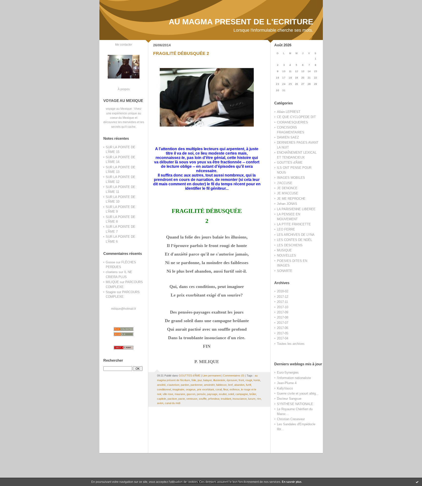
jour (200, 380)
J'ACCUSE (284, 183)
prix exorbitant (205, 389)
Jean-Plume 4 (286, 383)
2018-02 (282, 291)
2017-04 (282, 338)
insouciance (239, 398)
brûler (252, 394)
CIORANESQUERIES (292, 122)
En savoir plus (292, 482)
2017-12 (282, 296)
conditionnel (164, 389)
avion (160, 403)
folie (193, 380)
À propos (124, 89)
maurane (180, 394)
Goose (110, 262)
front (241, 380)
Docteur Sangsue (289, 398)
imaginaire (178, 389)
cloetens (112, 272)
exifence (235, 389)
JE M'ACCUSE (287, 193)
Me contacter (123, 44)
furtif (248, 384)
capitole (161, 398)
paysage (212, 394)
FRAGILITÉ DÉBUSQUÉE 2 (181, 53)
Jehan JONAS (287, 204)
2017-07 (282, 323)
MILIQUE (112, 282)
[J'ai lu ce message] (417, 482)
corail (218, 389)
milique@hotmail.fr (123, 308)
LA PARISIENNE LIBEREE (296, 209)
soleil (231, 394)
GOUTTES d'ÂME (290, 162)
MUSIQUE (284, 250)
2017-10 (282, 307)
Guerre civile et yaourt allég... (298, 393)
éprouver (232, 380)
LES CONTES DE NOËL (294, 240)
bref (230, 384)
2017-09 (282, 312)
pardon (185, 384)
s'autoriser (173, 384)
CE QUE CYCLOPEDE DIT (296, 117)
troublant (226, 398)
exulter (223, 394)
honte (256, 380)
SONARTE (284, 271)
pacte (181, 398)
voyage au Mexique (119, 108)
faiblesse (221, 384)
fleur (225, 389)
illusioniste (219, 380)
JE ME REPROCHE (291, 198)
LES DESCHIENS (290, 245)
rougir (248, 380)
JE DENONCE (287, 188)
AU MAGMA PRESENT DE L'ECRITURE (241, 21)
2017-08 (282, 317)
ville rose (168, 394)
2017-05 (282, 333)
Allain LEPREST (288, 112)
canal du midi (172, 403)
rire (259, 398)
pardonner (196, 384)
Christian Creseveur (291, 419)
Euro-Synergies (288, 372)
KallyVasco (285, 388)
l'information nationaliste (294, 378)
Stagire (111, 292)
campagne (241, 394)
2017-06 (282, 328)
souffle (203, 398)
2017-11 (282, 302)
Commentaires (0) (233, 375)
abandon (239, 384)
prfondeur (213, 398)
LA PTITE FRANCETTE (294, 224)
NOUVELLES (286, 255)
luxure (251, 398)
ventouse (191, 398)
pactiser (172, 398)
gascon (191, 394)
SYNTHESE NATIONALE (295, 404)
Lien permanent (211, 375)
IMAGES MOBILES (291, 177)
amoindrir (209, 384)
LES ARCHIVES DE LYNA (296, 235)
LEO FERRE (286, 229)
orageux (191, 389)
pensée (201, 394)
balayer (207, 380)
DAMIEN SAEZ (288, 137)
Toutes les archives (291, 344)
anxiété (161, 384)
